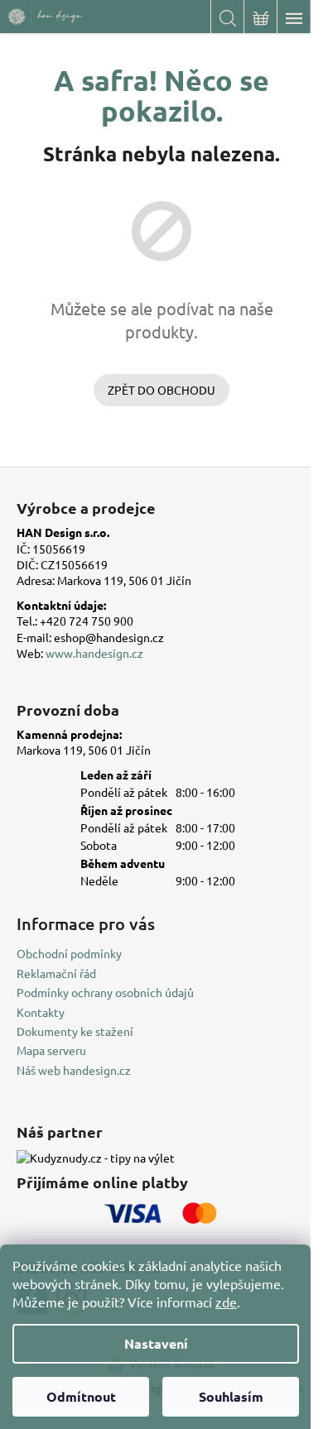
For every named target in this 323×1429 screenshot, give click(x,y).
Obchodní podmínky (69, 953)
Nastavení (156, 1343)
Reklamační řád (56, 973)
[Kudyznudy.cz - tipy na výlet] (96, 1157)
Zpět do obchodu (161, 389)
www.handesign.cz (94, 652)
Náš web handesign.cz (74, 1069)
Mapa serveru (51, 1050)
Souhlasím (231, 1396)
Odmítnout (81, 1396)
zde (226, 1301)
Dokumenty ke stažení (75, 1031)
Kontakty (41, 1012)
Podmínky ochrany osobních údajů (105, 992)
